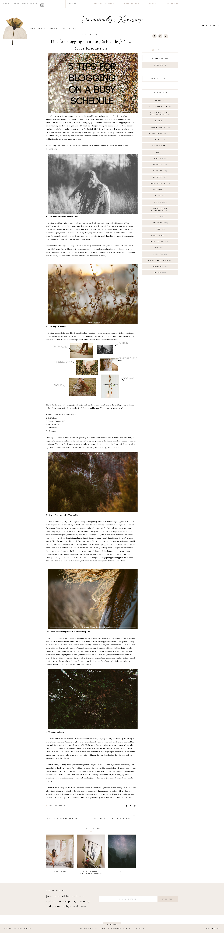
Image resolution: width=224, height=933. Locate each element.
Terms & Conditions (110, 928)
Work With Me (29, 4)
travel (159, 273)
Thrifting (159, 266)
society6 (159, 254)
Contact (128, 928)
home (6, 4)
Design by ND (213, 928)
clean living (159, 127)
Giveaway (159, 177)
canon (160, 121)
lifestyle (59, 806)
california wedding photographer (160, 114)
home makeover (160, 202)
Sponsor (139, 928)
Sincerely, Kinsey (22, 928)
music (159, 229)
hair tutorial (159, 183)
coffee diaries (159, 133)
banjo (159, 100)
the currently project (160, 260)
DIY (50, 806)
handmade (159, 189)
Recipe (160, 248)
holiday (160, 196)
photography (159, 241)
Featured (159, 164)
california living (160, 106)
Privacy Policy (88, 928)
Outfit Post (159, 235)
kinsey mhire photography (160, 209)
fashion (160, 158)
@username (112, 924)
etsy (159, 152)
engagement (160, 146)
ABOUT (15, 4)
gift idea (159, 171)
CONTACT (71, 4)
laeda (159, 216)
